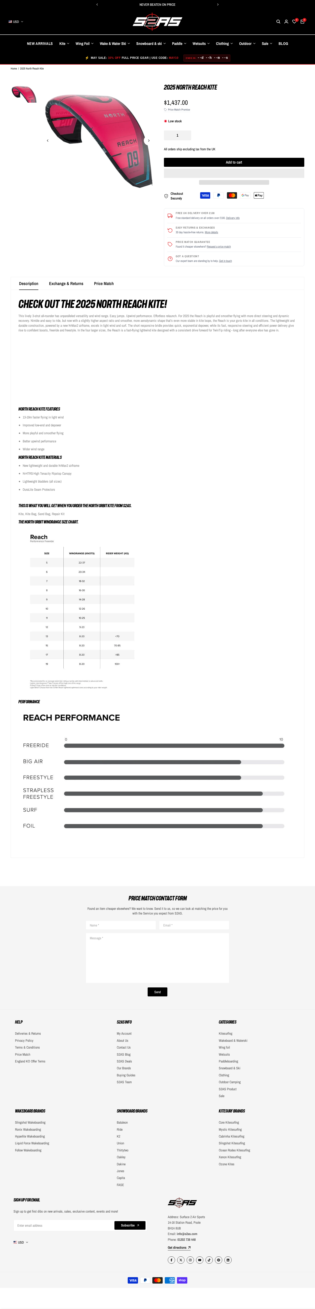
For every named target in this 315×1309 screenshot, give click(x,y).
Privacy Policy (24, 1040)
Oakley (121, 1157)
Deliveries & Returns (28, 1033)
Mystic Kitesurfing (230, 1129)
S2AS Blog (123, 1054)
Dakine (121, 1164)
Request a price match (219, 246)
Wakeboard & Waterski (233, 1040)
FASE (120, 1184)
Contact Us (124, 1047)
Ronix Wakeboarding (28, 1129)
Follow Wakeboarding (28, 1150)
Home (14, 68)
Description (28, 283)
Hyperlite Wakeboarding (30, 1136)
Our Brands (124, 1068)
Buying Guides (126, 1075)
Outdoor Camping (230, 1082)
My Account (124, 1033)
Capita (121, 1177)
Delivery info (233, 218)
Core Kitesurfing (229, 1122)
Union (120, 1143)
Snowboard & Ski (229, 1068)
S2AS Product (228, 1089)
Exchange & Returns (66, 283)
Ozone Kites (226, 1164)
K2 (118, 1136)
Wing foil (224, 1047)
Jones (120, 1171)
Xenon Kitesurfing (230, 1157)
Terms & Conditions (27, 1047)
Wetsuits (224, 1054)
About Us (122, 1040)
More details (211, 232)
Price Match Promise (179, 109)
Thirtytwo (122, 1150)
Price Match (104, 283)
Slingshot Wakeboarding (30, 1122)
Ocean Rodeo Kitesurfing (234, 1150)
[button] (234, 173)
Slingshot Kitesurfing (232, 1143)
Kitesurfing (225, 1033)
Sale (221, 1095)
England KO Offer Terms (30, 1061)
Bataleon (122, 1122)
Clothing (224, 1075)
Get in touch (225, 261)
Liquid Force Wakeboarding (32, 1143)
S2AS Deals (124, 1061)
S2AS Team (124, 1082)
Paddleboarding (228, 1061)
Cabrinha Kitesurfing (231, 1136)
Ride (120, 1129)
